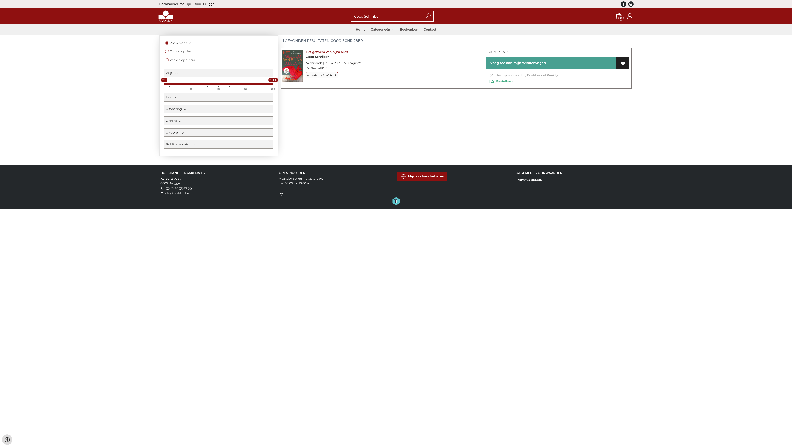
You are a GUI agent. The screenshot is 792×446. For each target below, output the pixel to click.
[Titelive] (396, 201)
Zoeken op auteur (182, 60)
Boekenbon (409, 29)
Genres (172, 121)
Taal (170, 97)
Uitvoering (175, 109)
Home (360, 29)
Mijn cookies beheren (425, 176)
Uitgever (173, 132)
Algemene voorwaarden (539, 173)
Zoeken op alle (180, 43)
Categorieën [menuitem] (381, 29)
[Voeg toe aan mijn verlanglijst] (622, 63)
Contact (430, 29)
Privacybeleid (529, 180)
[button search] (428, 16)
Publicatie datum (180, 144)
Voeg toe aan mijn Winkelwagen (518, 63)
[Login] (630, 16)
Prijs (170, 73)
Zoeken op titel (181, 51)
